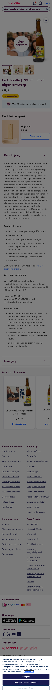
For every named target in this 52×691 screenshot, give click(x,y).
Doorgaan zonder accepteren (26, 682)
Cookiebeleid (29, 672)
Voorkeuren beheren (26, 688)
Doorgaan (26, 677)
